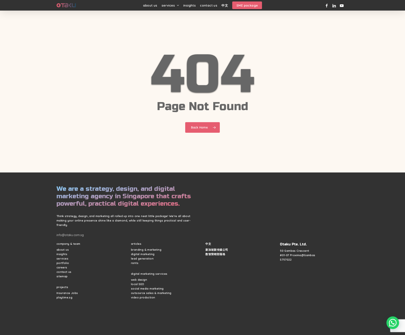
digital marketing (143, 254)
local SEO (137, 284)
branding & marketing (146, 249)
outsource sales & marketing (151, 293)
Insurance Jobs (67, 293)
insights (62, 254)
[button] (392, 322)
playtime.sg (64, 297)
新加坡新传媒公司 (216, 249)
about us (63, 249)
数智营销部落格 (215, 254)
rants (134, 263)
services (62, 258)
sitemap (62, 276)
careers (62, 267)
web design (139, 279)
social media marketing (147, 288)
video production (143, 297)
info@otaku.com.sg (70, 235)
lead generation (142, 258)
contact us (64, 271)
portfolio (63, 263)
